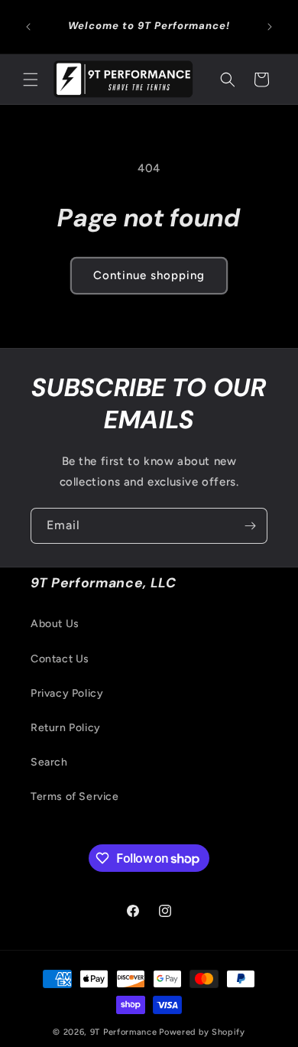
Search (49, 762)
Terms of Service (75, 796)
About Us (55, 623)
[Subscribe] (250, 526)
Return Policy (66, 727)
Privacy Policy (67, 693)
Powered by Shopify (202, 1032)
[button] (30, 79)
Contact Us (60, 658)
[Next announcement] (270, 27)
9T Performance (123, 1032)
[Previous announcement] (28, 27)
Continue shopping (149, 275)
